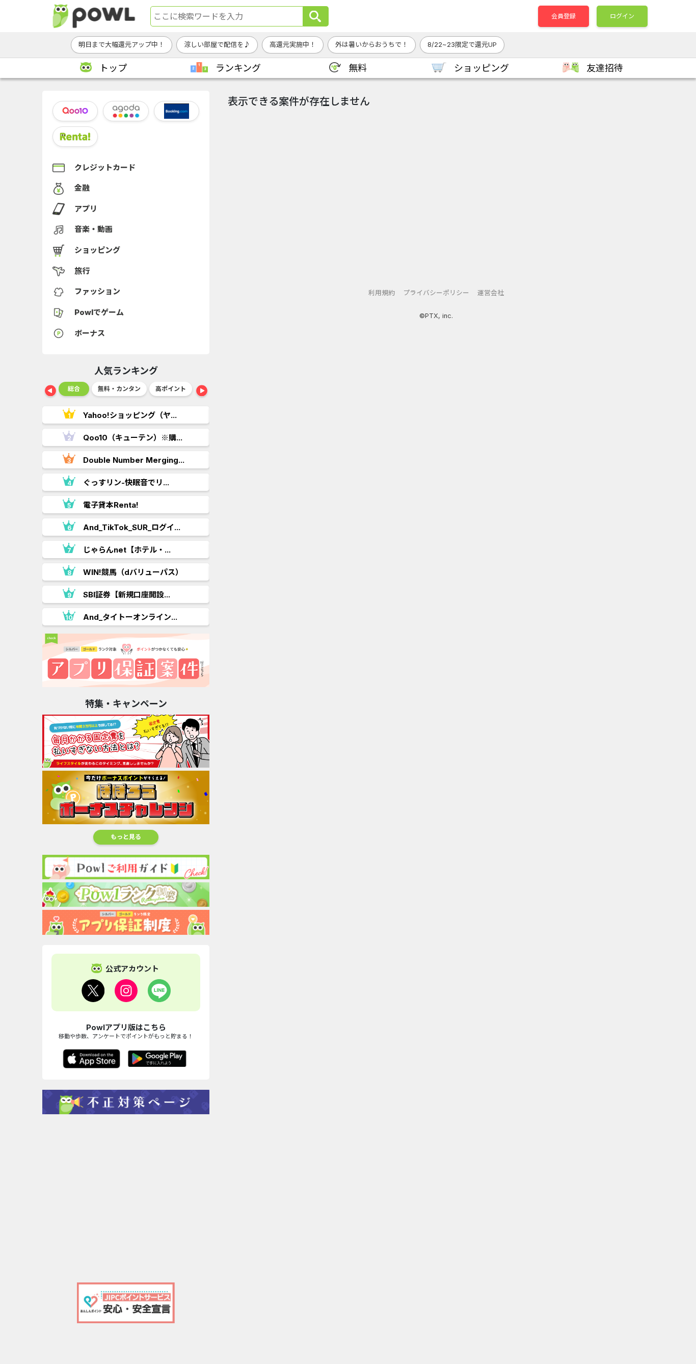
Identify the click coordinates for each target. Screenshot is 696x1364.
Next (202, 391)
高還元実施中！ (293, 44)
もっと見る (126, 837)
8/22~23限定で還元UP (462, 44)
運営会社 (490, 293)
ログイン (622, 16)
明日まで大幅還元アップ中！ (121, 44)
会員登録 (563, 16)
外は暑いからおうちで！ (371, 44)
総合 (74, 388)
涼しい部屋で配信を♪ (217, 44)
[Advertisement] (125, 1193)
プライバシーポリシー (436, 293)
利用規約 (381, 293)
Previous (50, 391)
